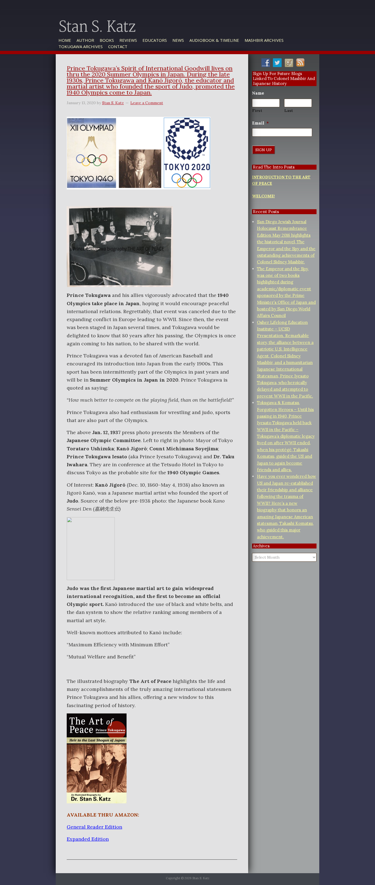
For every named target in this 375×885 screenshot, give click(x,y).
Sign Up (263, 149)
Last (288, 110)
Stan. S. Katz (124, 34)
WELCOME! (263, 196)
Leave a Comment (146, 102)
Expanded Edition (88, 839)
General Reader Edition (94, 827)
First (257, 110)
